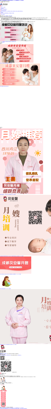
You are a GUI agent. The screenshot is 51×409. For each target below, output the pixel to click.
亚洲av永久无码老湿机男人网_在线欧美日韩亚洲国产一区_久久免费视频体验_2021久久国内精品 (12, 0)
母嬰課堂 (7, 15)
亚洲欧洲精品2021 (7, 408)
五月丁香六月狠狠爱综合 (24, 408)
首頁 (4, 15)
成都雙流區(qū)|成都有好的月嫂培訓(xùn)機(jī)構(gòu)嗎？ (9, 41)
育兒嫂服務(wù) (5, 353)
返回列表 (3, 42)
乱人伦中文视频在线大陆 (12, 408)
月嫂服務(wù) (1, 353)
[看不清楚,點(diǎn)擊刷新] (3, 383)
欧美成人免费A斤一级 (18, 408)
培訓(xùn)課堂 (10, 15)
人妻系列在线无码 (2, 408)
